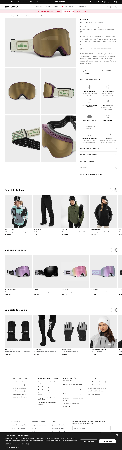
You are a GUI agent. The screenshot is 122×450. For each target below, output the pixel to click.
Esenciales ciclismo (94, 394)
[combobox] (117, 435)
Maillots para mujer (19, 391)
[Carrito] (111, 7)
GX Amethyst (10, 290)
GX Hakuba (95, 290)
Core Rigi (9, 349)
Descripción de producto (89, 148)
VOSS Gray (66, 349)
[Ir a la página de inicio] (11, 6)
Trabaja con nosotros (18, 428)
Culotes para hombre (20, 382)
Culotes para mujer (19, 385)
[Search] (107, 7)
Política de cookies (69, 440)
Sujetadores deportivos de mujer (46, 383)
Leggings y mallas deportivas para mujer (47, 398)
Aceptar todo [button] (107, 441)
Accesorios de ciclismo (20, 397)
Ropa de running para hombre (48, 387)
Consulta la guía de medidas (91, 174)
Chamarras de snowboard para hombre (73, 385)
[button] (41, 444)
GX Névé (65, 290)
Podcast (14, 432)
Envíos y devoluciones (88, 154)
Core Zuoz (38, 349)
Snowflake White (98, 349)
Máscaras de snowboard (71, 403)
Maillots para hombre (20, 388)
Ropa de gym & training (48, 378)
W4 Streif (66, 230)
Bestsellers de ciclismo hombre (98, 385)
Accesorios (66, 406)
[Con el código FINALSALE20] (73, 11)
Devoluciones (15, 421)
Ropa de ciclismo (20, 378)
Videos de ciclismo (60, 425)
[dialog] (61, 441)
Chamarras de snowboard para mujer (73, 390)
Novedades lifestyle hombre (97, 388)
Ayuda (34, 428)
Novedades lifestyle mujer (96, 391)
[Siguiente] (115, 190)
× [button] (120, 434)
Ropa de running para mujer (47, 390)
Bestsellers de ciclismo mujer (97, 382)
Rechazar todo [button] (89, 441)
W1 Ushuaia (10, 230)
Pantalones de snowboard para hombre (73, 395)
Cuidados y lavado (87, 161)
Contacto (35, 432)
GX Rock (37, 290)
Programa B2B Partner (39, 425)
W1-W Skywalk (97, 230)
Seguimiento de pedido (19, 425)
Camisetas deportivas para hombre (47, 394)
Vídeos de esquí (59, 428)
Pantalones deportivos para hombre (47, 403)
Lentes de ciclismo (19, 394)
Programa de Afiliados (39, 421)
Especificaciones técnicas (90, 79)
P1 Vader (37, 230)
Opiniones (83, 168)
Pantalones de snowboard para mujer (73, 399)
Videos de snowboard (61, 432)
